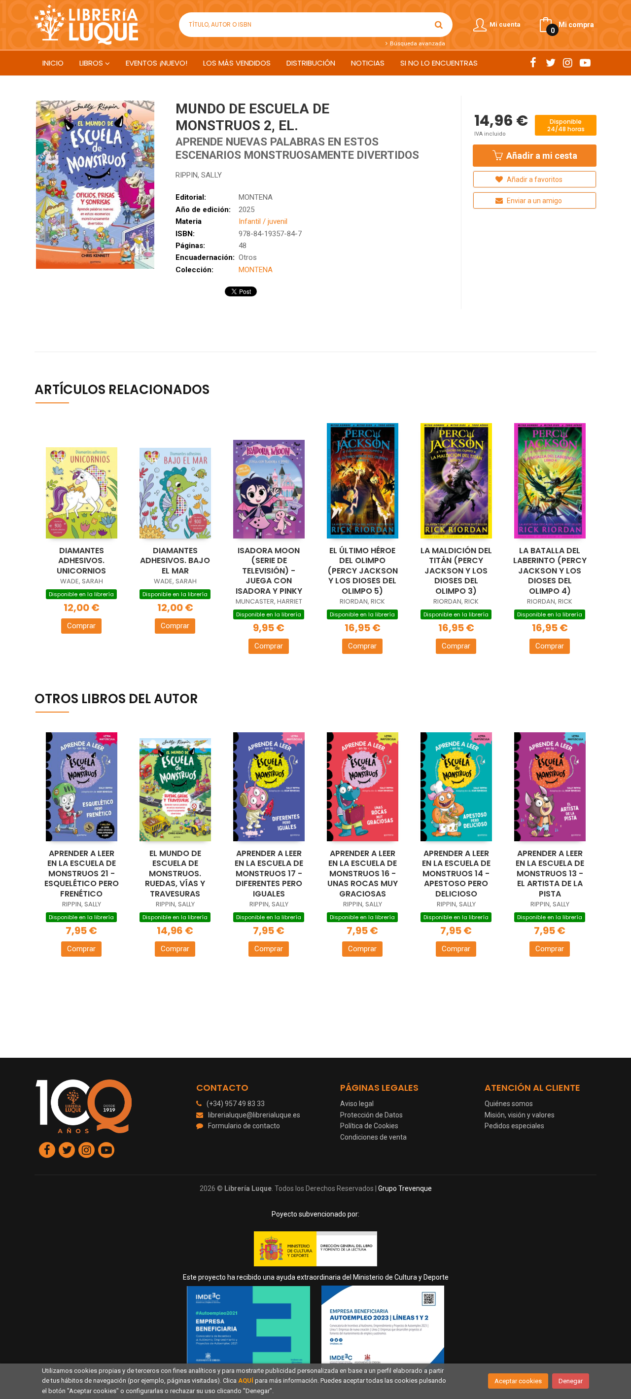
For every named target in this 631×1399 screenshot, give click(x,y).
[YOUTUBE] (585, 63)
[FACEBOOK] (533, 63)
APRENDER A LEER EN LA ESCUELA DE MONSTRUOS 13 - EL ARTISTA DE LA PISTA (550, 873)
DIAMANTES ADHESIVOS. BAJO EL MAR (175, 560)
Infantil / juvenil (263, 221)
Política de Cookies (369, 1126)
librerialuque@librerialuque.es (254, 1115)
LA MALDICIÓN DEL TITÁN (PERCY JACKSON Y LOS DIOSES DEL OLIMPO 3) (456, 571)
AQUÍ (245, 1380)
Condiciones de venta (373, 1137)
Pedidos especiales (514, 1126)
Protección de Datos (371, 1115)
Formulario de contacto (244, 1126)
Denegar (571, 1381)
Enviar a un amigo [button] (533, 201)
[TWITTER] (550, 63)
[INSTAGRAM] (568, 63)
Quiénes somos (509, 1104)
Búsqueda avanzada (416, 43)
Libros (92, 63)
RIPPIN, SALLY (198, 175)
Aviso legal (357, 1104)
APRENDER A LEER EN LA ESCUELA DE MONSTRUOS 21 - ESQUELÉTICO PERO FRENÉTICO (81, 873)
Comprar (81, 625)
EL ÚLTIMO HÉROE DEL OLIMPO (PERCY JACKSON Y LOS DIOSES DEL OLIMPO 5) (362, 571)
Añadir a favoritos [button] (533, 179)
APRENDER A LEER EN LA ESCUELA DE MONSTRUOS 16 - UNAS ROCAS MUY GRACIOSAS (362, 873)
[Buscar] (439, 24)
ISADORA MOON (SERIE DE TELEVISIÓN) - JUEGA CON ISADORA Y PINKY (269, 571)
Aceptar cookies (518, 1381)
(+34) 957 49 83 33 (236, 1104)
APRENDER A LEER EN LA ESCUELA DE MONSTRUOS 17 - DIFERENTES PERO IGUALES (269, 873)
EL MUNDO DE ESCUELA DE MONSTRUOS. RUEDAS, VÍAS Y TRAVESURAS (175, 873)
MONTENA (256, 197)
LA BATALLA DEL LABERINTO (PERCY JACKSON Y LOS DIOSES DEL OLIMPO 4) (550, 571)
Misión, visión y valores (520, 1115)
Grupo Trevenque (405, 1188)
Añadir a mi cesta (540, 155)
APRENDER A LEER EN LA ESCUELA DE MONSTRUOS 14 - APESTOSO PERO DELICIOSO (456, 873)
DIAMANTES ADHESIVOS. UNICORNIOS (81, 560)
